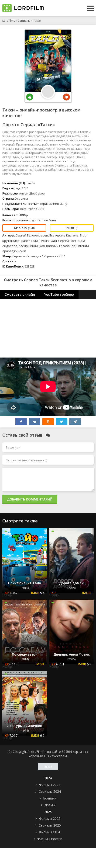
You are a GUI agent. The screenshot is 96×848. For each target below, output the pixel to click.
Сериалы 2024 (50, 791)
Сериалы (24, 21)
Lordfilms (8, 21)
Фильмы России (49, 839)
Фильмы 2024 (49, 784)
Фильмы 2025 (49, 818)
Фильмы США (49, 832)
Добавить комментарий (29, 499)
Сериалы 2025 (50, 825)
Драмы (50, 805)
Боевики (49, 798)
